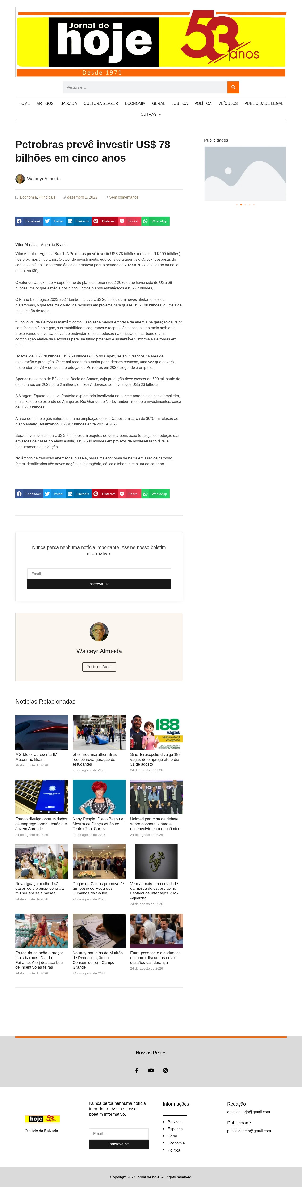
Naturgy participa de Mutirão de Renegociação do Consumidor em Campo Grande (98, 960)
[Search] (233, 87)
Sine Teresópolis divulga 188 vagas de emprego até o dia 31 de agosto (155, 759)
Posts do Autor (99, 667)
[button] (29, 221)
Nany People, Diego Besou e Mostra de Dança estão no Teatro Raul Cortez (98, 824)
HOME (24, 104)
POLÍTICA (203, 104)
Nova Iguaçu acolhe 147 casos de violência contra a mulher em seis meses (39, 888)
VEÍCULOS (228, 104)
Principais (47, 197)
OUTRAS (149, 114)
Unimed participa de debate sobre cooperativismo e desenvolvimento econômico (155, 824)
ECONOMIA (135, 104)
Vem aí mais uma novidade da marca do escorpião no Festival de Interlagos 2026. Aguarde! (154, 890)
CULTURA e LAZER (101, 104)
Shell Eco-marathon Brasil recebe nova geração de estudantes (96, 759)
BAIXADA (68, 104)
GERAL (158, 104)
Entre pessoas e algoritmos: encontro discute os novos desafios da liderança (155, 958)
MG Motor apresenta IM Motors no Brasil (36, 757)
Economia (28, 197)
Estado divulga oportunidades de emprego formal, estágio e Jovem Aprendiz (41, 824)
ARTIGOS (45, 104)
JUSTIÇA (180, 104)
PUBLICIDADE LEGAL (263, 104)
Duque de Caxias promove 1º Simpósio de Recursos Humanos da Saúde (98, 888)
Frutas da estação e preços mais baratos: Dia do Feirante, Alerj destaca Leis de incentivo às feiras (39, 960)
